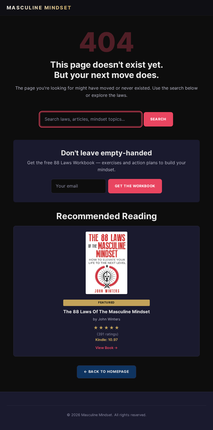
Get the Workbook (135, 186)
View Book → (106, 348)
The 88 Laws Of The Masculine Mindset (106, 311)
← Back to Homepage (106, 372)
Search (158, 119)
